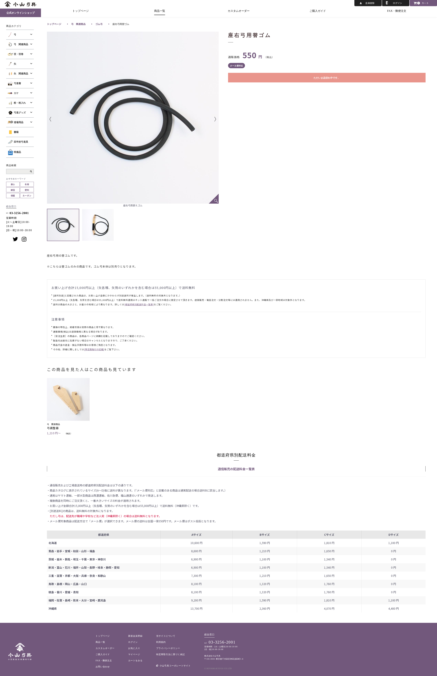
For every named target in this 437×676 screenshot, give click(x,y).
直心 (13, 184)
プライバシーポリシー (168, 648)
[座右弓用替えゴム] (214, 199)
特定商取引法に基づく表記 (170, 654)
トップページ (80, 10)
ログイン (397, 3)
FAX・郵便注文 (396, 10)
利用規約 (161, 642)
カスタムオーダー (239, 10)
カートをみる (135, 660)
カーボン (27, 195)
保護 (13, 195)
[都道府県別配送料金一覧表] (139, 304)
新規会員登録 (135, 636)
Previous (55, 119)
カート (425, 3)
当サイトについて (165, 636)
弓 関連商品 (78, 24)
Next (210, 119)
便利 (27, 189)
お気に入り (134, 648)
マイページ (134, 654)
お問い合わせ (103, 666)
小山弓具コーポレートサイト (175, 665)
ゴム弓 (99, 24)
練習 (13, 189)
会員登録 (370, 3)
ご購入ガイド (317, 10)
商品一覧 (159, 10)
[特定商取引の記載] (94, 349)
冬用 (27, 184)
